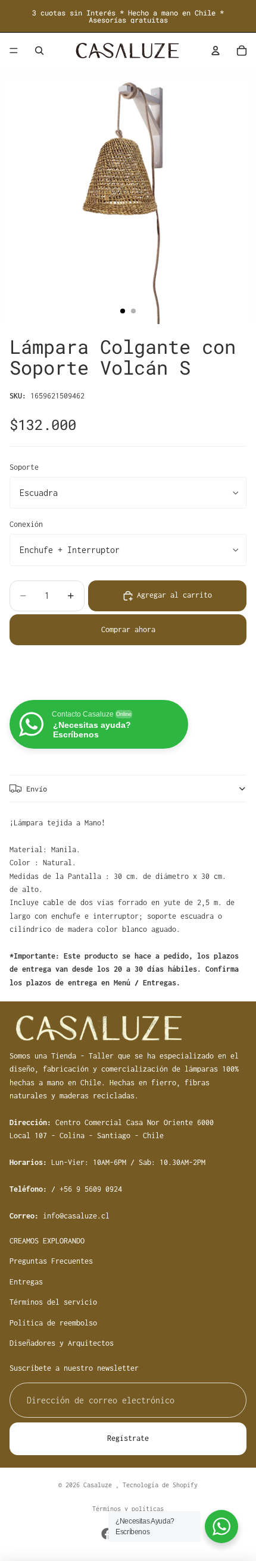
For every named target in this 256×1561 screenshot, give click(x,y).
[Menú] (13, 50)
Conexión (26, 524)
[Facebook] (107, 1534)
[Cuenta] (215, 50)
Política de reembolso (53, 1322)
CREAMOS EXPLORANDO (47, 1241)
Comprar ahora (128, 629)
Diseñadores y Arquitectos (62, 1343)
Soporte (24, 467)
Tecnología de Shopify (160, 1484)
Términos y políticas (128, 1508)
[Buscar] (39, 50)
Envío (36, 788)
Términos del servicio (53, 1302)
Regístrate (128, 1438)
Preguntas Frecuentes (51, 1261)
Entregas (26, 1281)
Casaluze (99, 1484)
